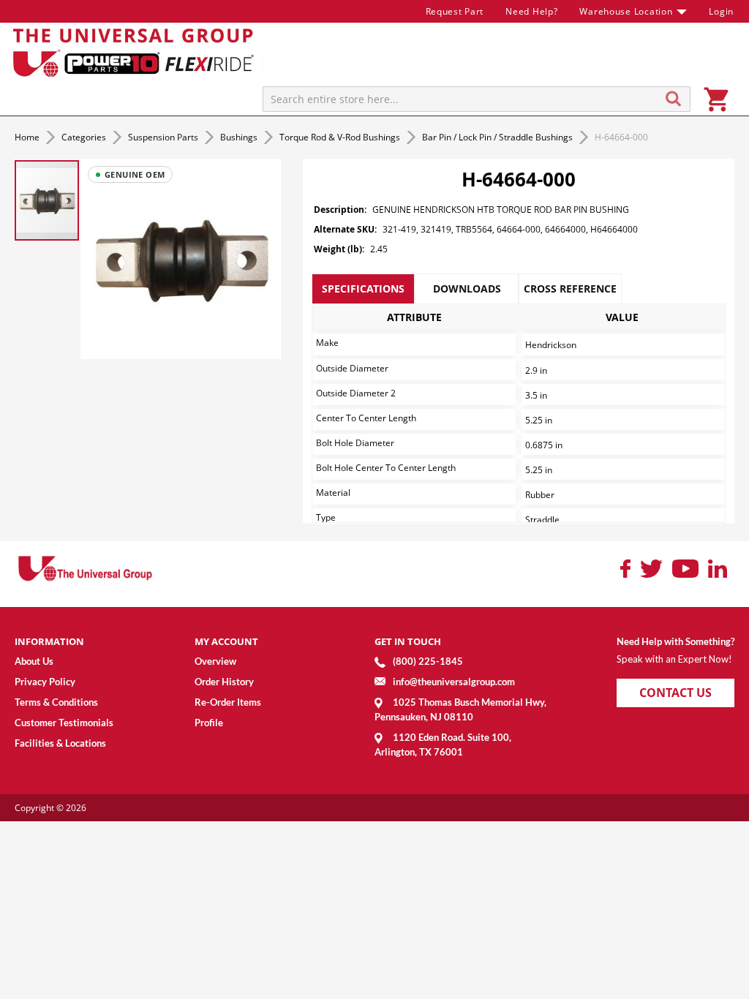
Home (28, 137)
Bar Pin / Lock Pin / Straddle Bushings (498, 137)
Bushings (240, 137)
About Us (34, 661)
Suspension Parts (164, 137)
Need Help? (531, 11)
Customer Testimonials (64, 722)
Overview (215, 661)
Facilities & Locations (60, 743)
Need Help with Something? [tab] (675, 641)
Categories (84, 137)
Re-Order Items (228, 702)
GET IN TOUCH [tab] (407, 641)
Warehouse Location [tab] (625, 11)
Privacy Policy (45, 681)
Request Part (455, 11)
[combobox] (476, 99)
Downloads (467, 288)
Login (721, 11)
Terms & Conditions (56, 702)
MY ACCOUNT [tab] (226, 641)
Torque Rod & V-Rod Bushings (340, 137)
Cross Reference (570, 288)
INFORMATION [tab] (49, 641)
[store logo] (135, 51)
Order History (224, 681)
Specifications (363, 288)
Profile (209, 722)
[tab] (363, 289)
